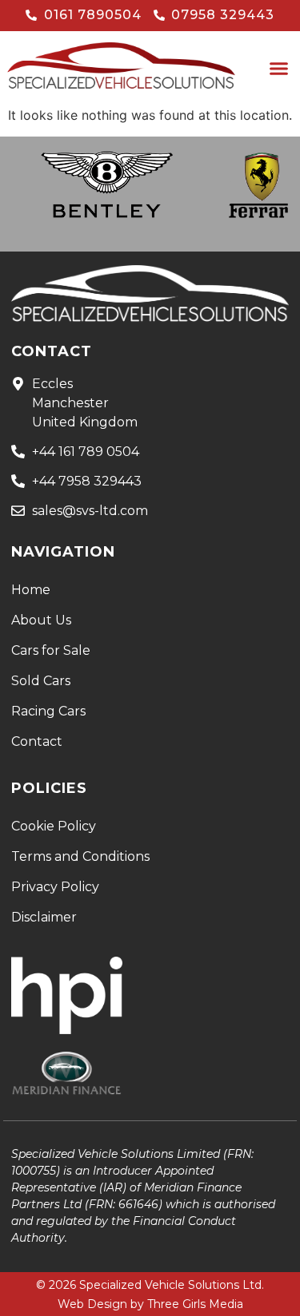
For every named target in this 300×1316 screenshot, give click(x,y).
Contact (36, 741)
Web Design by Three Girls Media (150, 1304)
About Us (41, 620)
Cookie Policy (53, 826)
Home (30, 589)
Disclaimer (44, 917)
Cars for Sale (50, 650)
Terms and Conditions (80, 856)
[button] (279, 69)
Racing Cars (48, 711)
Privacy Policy (55, 886)
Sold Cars (40, 680)
